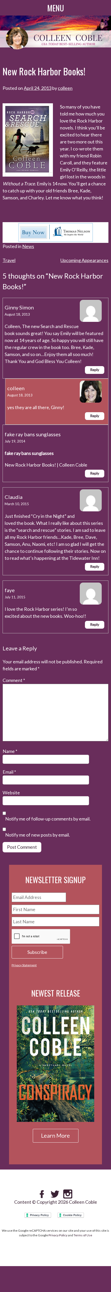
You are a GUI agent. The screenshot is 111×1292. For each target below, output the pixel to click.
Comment (14, 680)
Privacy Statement (24, 965)
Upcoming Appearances (84, 260)
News (28, 246)
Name (10, 751)
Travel (9, 260)
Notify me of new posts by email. (37, 835)
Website (11, 792)
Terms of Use (83, 1235)
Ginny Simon (19, 307)
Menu (55, 8)
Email (9, 772)
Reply (94, 369)
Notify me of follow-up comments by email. (48, 819)
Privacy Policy (58, 1235)
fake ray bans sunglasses (33, 434)
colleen (65, 88)
